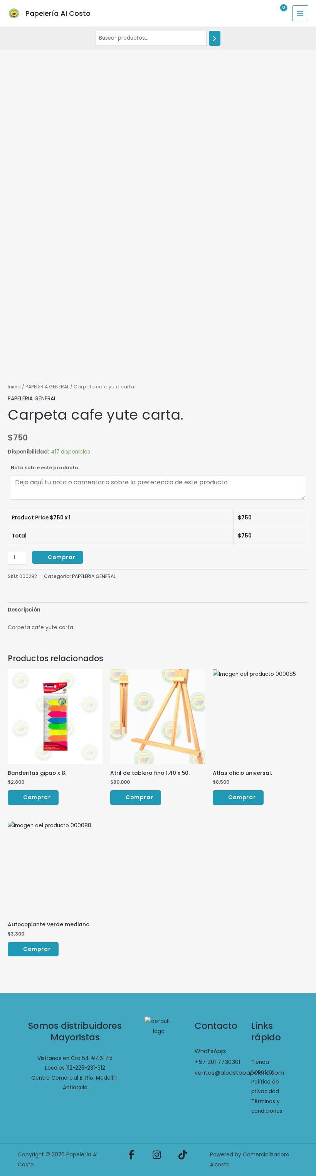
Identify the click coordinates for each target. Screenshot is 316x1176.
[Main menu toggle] (300, 13)
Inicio (14, 386)
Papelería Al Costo (58, 13)
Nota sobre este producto (44, 467)
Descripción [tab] (24, 609)
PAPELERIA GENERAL (47, 386)
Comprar (62, 557)
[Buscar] (215, 38)
